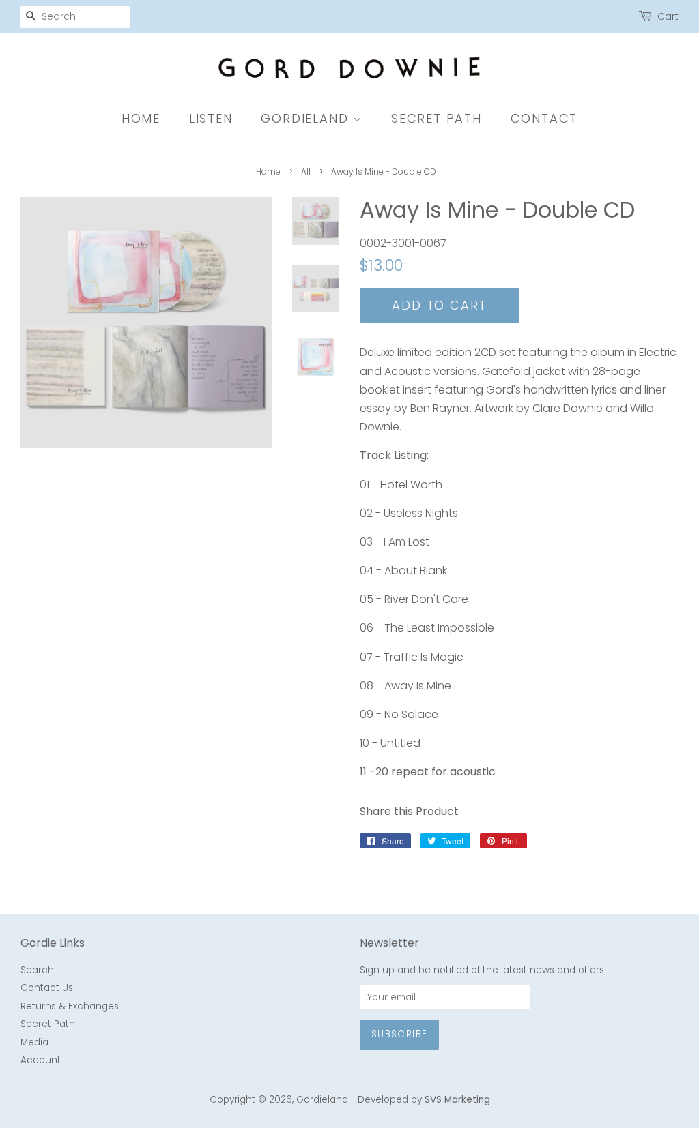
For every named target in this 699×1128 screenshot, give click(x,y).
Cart (668, 16)
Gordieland (322, 1099)
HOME (141, 118)
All (306, 171)
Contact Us (46, 987)
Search (37, 970)
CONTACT (544, 118)
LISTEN (211, 118)
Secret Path (47, 1024)
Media (34, 1042)
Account (40, 1060)
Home (268, 171)
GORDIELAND (307, 118)
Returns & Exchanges (69, 1006)
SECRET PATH (436, 118)
